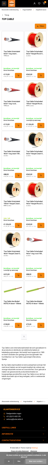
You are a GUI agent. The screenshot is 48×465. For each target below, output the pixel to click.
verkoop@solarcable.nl (14, 419)
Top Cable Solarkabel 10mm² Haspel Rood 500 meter (34, 103)
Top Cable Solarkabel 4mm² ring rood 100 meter (34, 253)
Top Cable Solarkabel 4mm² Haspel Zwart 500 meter (13, 253)
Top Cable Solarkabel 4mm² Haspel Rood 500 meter (35, 203)
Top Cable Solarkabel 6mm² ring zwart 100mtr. (12, 53)
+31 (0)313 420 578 (13, 416)
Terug (7, 15)
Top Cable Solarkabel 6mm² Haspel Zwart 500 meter (35, 153)
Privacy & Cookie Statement (20, 451)
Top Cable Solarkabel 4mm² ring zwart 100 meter (12, 153)
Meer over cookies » (36, 461)
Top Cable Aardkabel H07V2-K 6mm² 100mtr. (13, 302)
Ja (8, 461)
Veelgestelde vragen (13, 413)
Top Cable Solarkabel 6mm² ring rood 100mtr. (12, 103)
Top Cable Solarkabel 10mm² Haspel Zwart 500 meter (12, 203)
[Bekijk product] (18, 75)
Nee (19, 461)
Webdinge (34, 448)
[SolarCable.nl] (11, 3)
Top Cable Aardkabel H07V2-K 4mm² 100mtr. (35, 302)
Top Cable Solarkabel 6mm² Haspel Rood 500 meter (35, 53)
